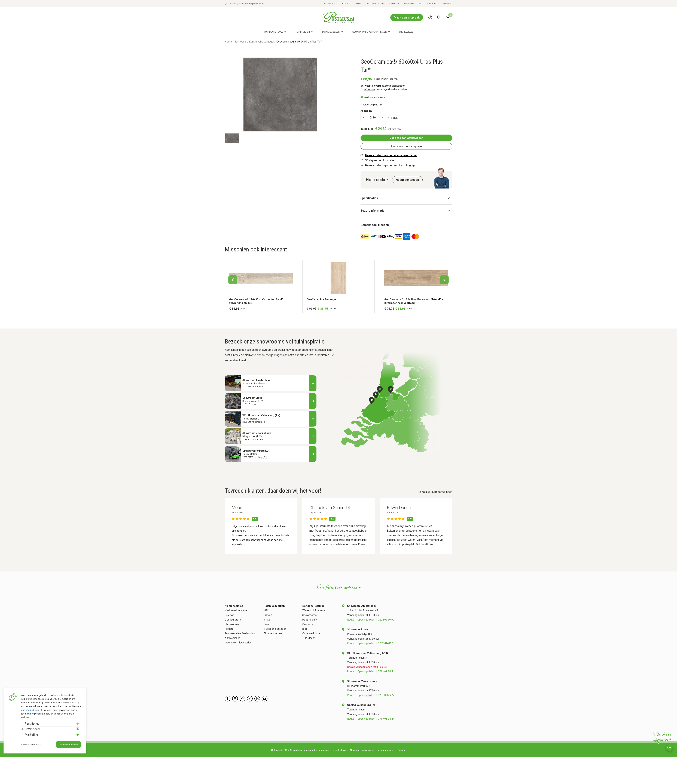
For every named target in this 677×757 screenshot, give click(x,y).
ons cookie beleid (30, 710)
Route (350, 619)
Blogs (345, 4)
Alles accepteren (68, 744)
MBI (266, 610)
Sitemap (402, 750)
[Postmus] (338, 17)
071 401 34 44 (386, 671)
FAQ (420, 4)
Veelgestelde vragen (236, 610)
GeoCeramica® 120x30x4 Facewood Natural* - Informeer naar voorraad (413, 301)
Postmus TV (309, 619)
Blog (304, 628)
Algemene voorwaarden (362, 750)
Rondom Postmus (375, 4)
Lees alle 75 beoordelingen (435, 492)
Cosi (266, 624)
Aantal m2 (366, 110)
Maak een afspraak (407, 17)
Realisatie (409, 4)
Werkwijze (406, 31)
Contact (357, 4)
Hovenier (447, 4)
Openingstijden (366, 619)
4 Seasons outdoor (275, 628)
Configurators (233, 619)
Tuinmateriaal (273, 31)
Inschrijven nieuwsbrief (238, 642)
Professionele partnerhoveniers (246, 3)
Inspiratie (394, 4)
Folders (229, 628)
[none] (439, 25)
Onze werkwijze (311, 633)
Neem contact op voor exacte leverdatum (391, 155)
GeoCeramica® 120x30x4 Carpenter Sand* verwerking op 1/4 (256, 301)
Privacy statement (386, 750)
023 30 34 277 (386, 695)
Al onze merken (273, 633)
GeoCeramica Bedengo (321, 299)
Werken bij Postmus (313, 610)
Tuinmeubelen (331, 31)
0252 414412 (385, 643)
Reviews (229, 615)
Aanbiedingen (331, 4)
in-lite (267, 619)
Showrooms (432, 4)
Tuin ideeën (308, 638)
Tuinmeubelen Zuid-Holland (240, 633)
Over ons (307, 624)
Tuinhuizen (302, 31)
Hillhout (268, 615)
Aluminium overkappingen (369, 31)
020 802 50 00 (386, 619)
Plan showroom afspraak (406, 146)
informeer (369, 89)
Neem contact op (407, 179)
